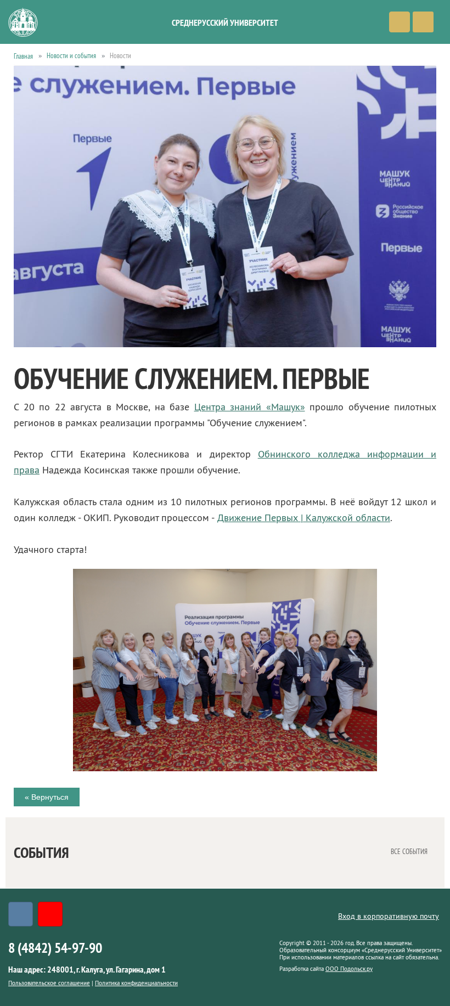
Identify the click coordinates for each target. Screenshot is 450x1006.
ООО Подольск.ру (349, 969)
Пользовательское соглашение (49, 983)
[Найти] (399, 22)
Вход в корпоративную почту (388, 916)
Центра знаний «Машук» (249, 407)
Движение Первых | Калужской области (303, 518)
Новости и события (71, 55)
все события (409, 851)
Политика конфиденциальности (136, 983)
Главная (23, 56)
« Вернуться (47, 797)
